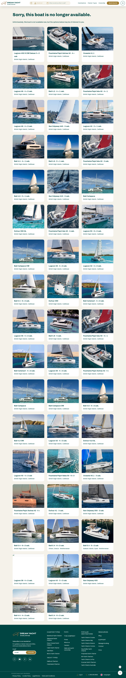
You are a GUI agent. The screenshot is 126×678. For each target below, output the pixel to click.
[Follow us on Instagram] (14, 659)
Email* (14, 649)
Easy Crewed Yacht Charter (53, 644)
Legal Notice (36, 676)
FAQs (100, 650)
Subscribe (31, 652)
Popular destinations (87, 633)
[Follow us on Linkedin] (30, 659)
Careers (66, 645)
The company (69, 636)
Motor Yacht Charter (53, 653)
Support (102, 639)
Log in (81, 674)
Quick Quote (113, 3)
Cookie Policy (26, 676)
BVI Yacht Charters (87, 656)
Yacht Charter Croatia (88, 637)
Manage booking (103, 643)
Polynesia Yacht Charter (88, 653)
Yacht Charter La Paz (87, 659)
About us (67, 642)
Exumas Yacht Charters (88, 662)
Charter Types (53, 632)
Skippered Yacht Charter (52, 639)
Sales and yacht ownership (69, 649)
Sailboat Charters (52, 661)
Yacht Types (52, 657)
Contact (101, 646)
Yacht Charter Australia (88, 665)
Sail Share (50, 650)
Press (66, 639)
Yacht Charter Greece (88, 643)
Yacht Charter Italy (87, 640)
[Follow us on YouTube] (19, 659)
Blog (99, 635)
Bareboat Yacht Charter (54, 635)
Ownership (102, 3)
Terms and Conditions (48, 676)
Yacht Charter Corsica (88, 646)
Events (66, 632)
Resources (103, 632)
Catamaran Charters (53, 664)
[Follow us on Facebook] (25, 659)
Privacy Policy (17, 676)
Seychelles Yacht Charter (86, 650)
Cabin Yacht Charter (53, 648)
